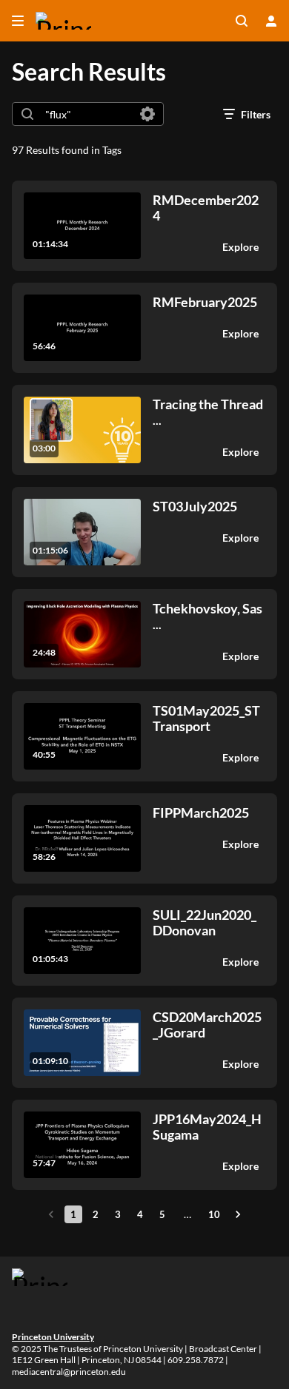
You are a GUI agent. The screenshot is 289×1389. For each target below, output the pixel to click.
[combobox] (87, 114)
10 (214, 1214)
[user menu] (271, 21)
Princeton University (53, 1336)
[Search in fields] (147, 114)
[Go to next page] (238, 1214)
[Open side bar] (18, 21)
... (208, 412)
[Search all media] (241, 21)
